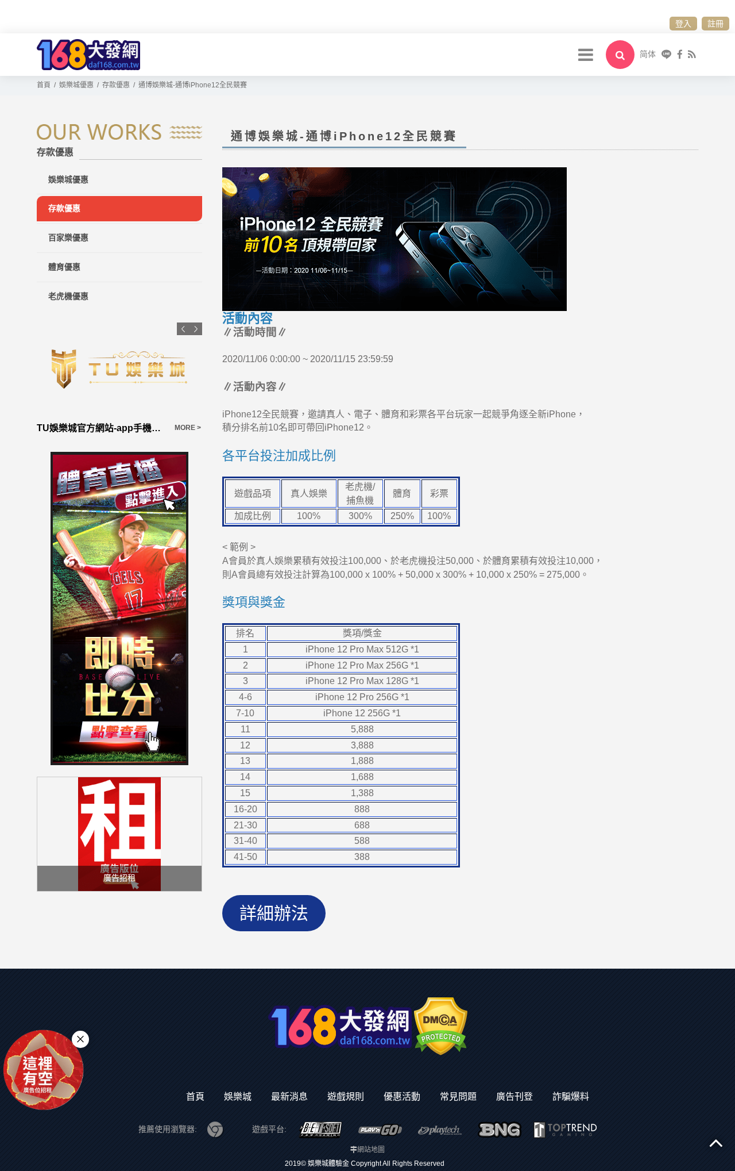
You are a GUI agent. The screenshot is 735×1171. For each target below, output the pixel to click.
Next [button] (195, 328)
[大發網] (88, 53)
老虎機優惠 (68, 296)
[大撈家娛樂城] (170, 369)
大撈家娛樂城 (115, 428)
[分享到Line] (666, 54)
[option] (170, 378)
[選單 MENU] (585, 54)
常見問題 (458, 1096)
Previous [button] (183, 328)
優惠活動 (402, 1096)
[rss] (691, 54)
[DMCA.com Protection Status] (440, 1026)
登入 (683, 23)
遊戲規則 (345, 1096)
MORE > (73, 428)
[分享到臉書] (680, 54)
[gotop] (716, 1142)
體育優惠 (64, 266)
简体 (648, 54)
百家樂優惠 (68, 237)
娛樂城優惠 (68, 179)
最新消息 (289, 1096)
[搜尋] (620, 54)
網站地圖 (371, 1150)
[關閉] (80, 1039)
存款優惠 (64, 208)
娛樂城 (238, 1096)
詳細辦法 (273, 913)
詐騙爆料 (570, 1096)
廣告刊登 (514, 1096)
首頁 (195, 1096)
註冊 (715, 23)
